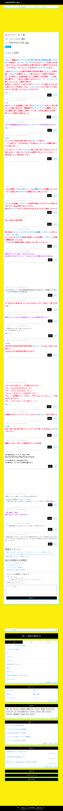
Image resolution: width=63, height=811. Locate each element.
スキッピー (10, 657)
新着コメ (49, 642)
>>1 (6, 103)
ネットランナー (11, 679)
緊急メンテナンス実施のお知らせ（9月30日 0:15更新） (22, 762)
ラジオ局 (22, 714)
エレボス (9, 660)
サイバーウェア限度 (17, 554)
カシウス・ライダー (25, 62)
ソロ (11, 709)
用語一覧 (31, 771)
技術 (24, 237)
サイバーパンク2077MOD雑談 (15, 725)
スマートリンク (39, 108)
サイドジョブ (22, 60)
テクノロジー (30, 7)
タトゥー (43, 62)
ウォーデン (9, 714)
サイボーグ (21, 192)
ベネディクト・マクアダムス (25, 552)
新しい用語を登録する (31, 636)
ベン (12, 105)
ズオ (56, 429)
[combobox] (31, 630)
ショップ (8, 554)
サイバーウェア (15, 42)
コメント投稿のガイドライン (14, 579)
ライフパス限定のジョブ (22, 711)
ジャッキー (36, 501)
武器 (34, 690)
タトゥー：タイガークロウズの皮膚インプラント (31, 232)
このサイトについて (31, 775)
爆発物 (42, 709)
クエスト (35, 698)
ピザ (27, 714)
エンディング (10, 711)
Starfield (22, 569)
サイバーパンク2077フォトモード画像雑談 (18, 736)
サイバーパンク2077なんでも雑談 (16, 645)
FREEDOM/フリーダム (13, 664)
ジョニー (8, 60)
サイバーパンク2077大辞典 (17, 7)
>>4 (10, 128)
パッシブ (37, 709)
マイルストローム (50, 709)
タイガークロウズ (29, 554)
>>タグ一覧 (54, 717)
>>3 (7, 138)
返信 (49, 95)
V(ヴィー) (9, 671)
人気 (14, 642)
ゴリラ (8, 538)
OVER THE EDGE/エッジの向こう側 (17, 675)
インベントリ (52, 79)
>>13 (7, 343)
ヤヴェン (32, 714)
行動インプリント (47, 552)
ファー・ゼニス (10, 563)
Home (6, 7)
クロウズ (19, 189)
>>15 (7, 426)
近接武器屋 (16, 714)
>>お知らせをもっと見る (50, 766)
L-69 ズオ (12, 552)
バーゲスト (48, 711)
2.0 (11, 242)
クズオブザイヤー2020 (23, 499)
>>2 (10, 92)
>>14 (10, 333)
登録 (23, 39)
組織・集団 (36, 694)
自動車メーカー (30, 709)
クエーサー (16, 709)
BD (7, 709)
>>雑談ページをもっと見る (49, 743)
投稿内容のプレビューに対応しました (17, 751)
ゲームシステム (11, 698)
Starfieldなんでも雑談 (12, 569)
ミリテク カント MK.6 (13, 649)
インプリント (22, 203)
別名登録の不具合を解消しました (16, 757)
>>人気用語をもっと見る (50, 682)
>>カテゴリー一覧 (52, 701)
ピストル (38, 711)
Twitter (9, 46)
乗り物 (8, 694)
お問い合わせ (31, 779)
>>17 (10, 404)
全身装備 (23, 709)
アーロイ (8, 565)
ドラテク (32, 711)
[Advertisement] (31, 20)
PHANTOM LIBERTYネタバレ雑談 (16, 733)
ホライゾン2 (19, 563)
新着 (31, 642)
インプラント (32, 125)
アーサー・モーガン (11, 567)
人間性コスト (38, 189)
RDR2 (20, 567)
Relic (8, 668)
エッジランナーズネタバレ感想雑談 (16, 729)
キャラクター (10, 690)
